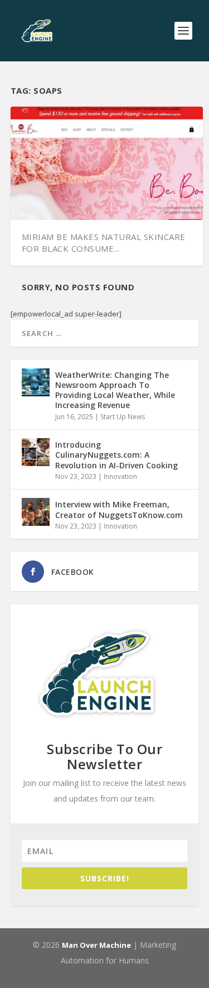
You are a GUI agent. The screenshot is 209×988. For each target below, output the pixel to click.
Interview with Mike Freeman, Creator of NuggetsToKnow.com (119, 509)
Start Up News (122, 416)
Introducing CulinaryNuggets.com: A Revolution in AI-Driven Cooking (116, 454)
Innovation (120, 476)
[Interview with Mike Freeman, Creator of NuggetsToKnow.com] (36, 512)
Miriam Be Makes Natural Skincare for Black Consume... (104, 242)
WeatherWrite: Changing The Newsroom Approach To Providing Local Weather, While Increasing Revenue (115, 390)
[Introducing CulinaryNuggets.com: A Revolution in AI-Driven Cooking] (36, 452)
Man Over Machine (96, 945)
